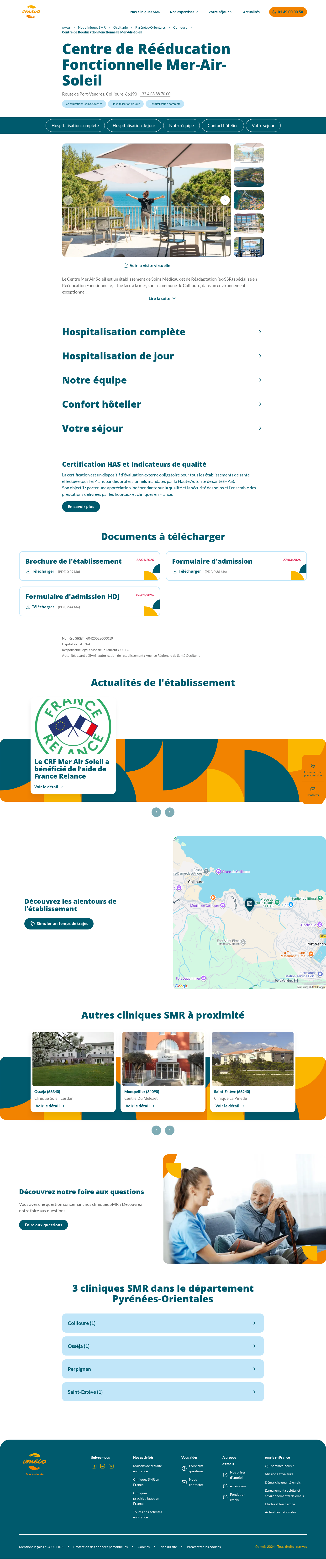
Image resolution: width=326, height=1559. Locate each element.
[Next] (225, 200)
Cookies (144, 1547)
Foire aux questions (43, 1225)
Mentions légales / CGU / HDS (41, 1547)
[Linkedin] (102, 1466)
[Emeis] (31, 12)
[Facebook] (94, 1466)
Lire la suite (159, 298)
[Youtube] (111, 1466)
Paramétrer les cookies (204, 1547)
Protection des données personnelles (100, 1547)
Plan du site (168, 1547)
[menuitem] (145, 12)
